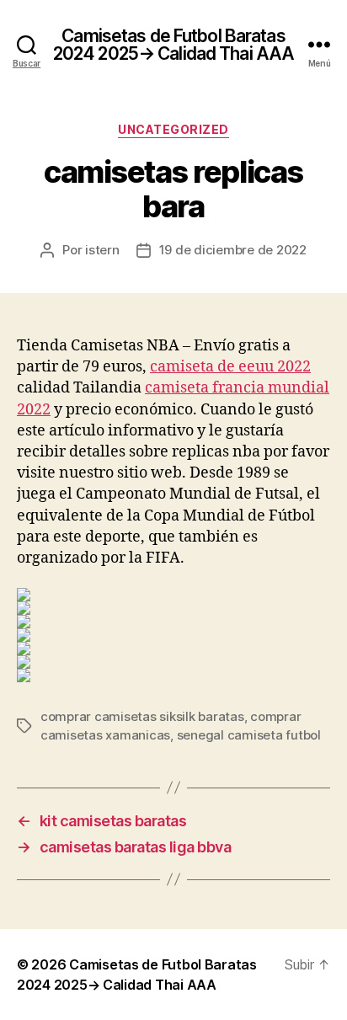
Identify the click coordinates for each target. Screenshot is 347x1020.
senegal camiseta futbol (249, 735)
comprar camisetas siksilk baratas (142, 716)
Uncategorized (173, 129)
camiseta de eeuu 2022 (230, 366)
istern (102, 250)
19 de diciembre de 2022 (233, 250)
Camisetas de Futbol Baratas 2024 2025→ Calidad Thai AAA (173, 44)
